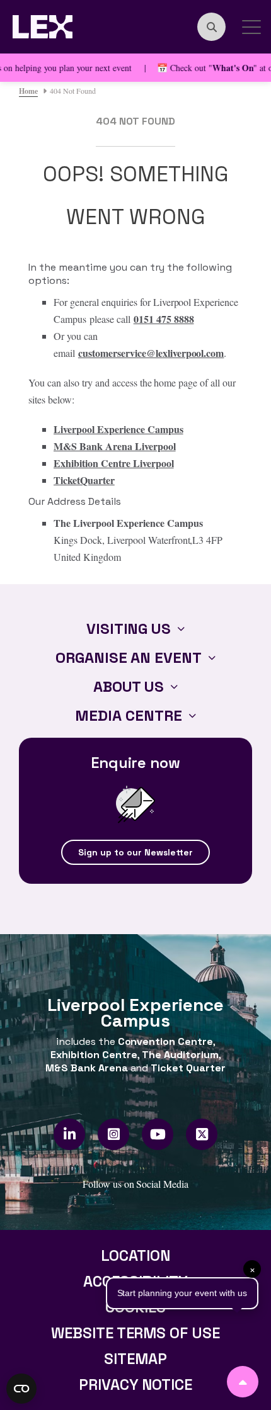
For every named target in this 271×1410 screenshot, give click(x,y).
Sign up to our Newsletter (135, 852)
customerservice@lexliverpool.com (151, 353)
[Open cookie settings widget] (21, 1388)
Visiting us (128, 628)
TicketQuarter (84, 480)
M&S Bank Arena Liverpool (115, 446)
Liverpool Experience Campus (118, 429)
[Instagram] (114, 1134)
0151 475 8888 (164, 319)
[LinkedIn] (70, 1134)
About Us (128, 686)
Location (135, 1255)
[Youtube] (158, 1134)
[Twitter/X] (202, 1134)
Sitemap (135, 1358)
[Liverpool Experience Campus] (42, 25)
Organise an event (128, 657)
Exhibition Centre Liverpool (114, 463)
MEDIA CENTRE (128, 715)
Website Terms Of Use (136, 1333)
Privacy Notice (136, 1384)
